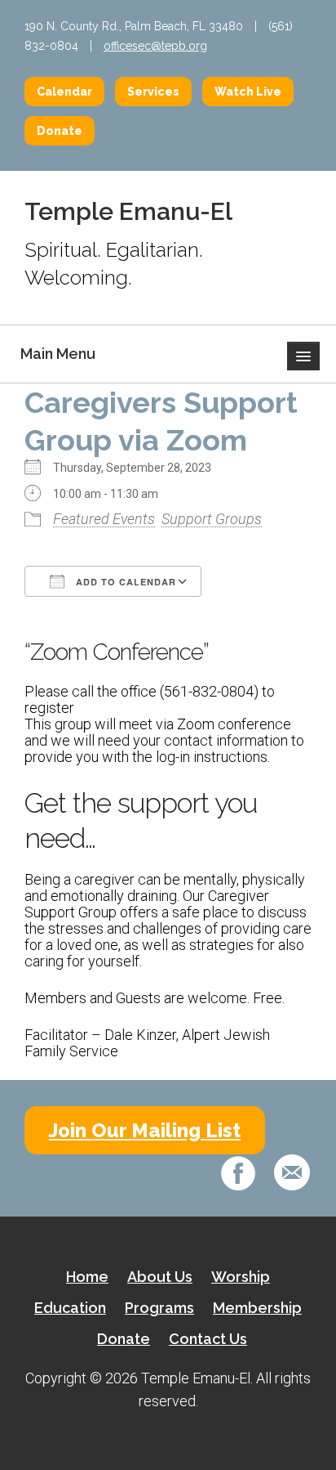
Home (87, 1276)
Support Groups (211, 518)
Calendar (64, 91)
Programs (159, 1307)
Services (153, 91)
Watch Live (247, 91)
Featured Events (104, 518)
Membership (257, 1307)
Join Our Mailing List (145, 1130)
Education (70, 1307)
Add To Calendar (124, 582)
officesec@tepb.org (155, 45)
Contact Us (208, 1338)
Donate (59, 130)
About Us (159, 1276)
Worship (240, 1276)
